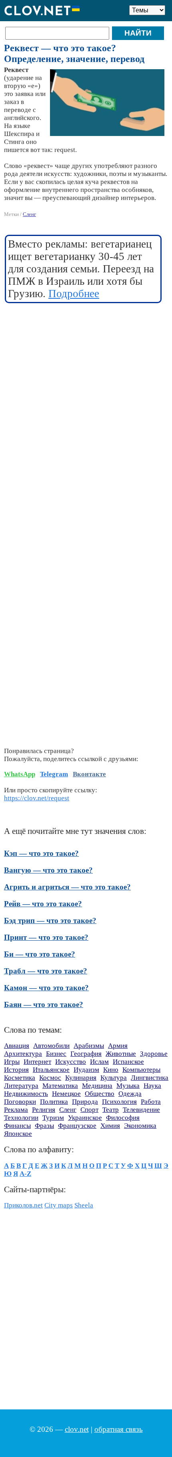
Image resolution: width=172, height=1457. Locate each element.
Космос (50, 1077)
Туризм (53, 1117)
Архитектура (23, 1053)
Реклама (16, 1109)
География (86, 1053)
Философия (123, 1117)
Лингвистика (149, 1077)
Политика (54, 1101)
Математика (60, 1085)
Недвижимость (26, 1093)
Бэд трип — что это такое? (50, 920)
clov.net (77, 1429)
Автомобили (51, 1045)
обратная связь (118, 1429)
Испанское (128, 1061)
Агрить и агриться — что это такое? (67, 887)
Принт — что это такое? (46, 937)
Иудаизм (86, 1069)
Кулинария (80, 1077)
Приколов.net (23, 1205)
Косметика (19, 1077)
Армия (118, 1045)
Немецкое (66, 1093)
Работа (151, 1101)
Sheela (83, 1205)
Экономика (140, 1125)
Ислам (99, 1061)
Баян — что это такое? (43, 1004)
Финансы (17, 1125)
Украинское (85, 1117)
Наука (152, 1085)
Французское (77, 1125)
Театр (110, 1109)
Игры (12, 1061)
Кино (110, 1069)
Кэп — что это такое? (41, 853)
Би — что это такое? (39, 954)
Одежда (130, 1093)
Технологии (21, 1117)
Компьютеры (141, 1069)
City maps (58, 1205)
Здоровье (154, 1053)
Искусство (70, 1061)
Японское (18, 1133)
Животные (121, 1053)
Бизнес (56, 1053)
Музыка (128, 1085)
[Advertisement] (86, 398)
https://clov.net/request (36, 798)
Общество (99, 1093)
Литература (21, 1085)
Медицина (97, 1085)
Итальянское (51, 1069)
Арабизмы (89, 1045)
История (16, 1069)
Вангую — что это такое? (48, 870)
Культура (113, 1077)
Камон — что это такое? (46, 987)
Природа (85, 1101)
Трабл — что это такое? (45, 971)
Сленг (29, 214)
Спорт (89, 1109)
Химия (110, 1125)
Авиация (16, 1045)
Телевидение (141, 1109)
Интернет (37, 1061)
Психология (119, 1101)
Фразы (44, 1125)
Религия (43, 1109)
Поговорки (20, 1101)
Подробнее (73, 294)
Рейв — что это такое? (43, 903)
